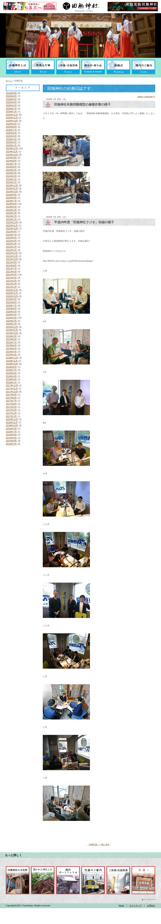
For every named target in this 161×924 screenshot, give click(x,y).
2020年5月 (11, 311)
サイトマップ (135, 905)
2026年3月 (11, 105)
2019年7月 (11, 342)
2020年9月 (11, 299)
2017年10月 (12, 391)
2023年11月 (12, 188)
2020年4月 (11, 314)
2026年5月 (11, 99)
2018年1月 (11, 382)
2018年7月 (11, 370)
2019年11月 (12, 330)
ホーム (9, 81)
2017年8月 (11, 397)
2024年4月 (11, 173)
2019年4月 (11, 351)
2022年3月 (11, 243)
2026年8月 (11, 93)
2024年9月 (11, 157)
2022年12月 (12, 222)
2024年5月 (11, 170)
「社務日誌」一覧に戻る (98, 844)
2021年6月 (11, 271)
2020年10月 (12, 296)
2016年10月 (12, 425)
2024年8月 (11, 160)
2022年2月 (11, 247)
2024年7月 (11, 164)
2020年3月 (11, 317)
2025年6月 (11, 133)
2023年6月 (11, 203)
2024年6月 (11, 167)
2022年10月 (12, 228)
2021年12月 (12, 253)
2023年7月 (11, 200)
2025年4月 (11, 139)
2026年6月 (11, 96)
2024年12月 (12, 148)
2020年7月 (11, 305)
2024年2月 (11, 179)
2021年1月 (11, 287)
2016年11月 (12, 422)
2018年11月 (12, 361)
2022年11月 (12, 225)
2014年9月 (11, 437)
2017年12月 (12, 385)
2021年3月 (11, 281)
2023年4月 (11, 210)
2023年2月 (11, 216)
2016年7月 (11, 431)
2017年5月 (11, 407)
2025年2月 (11, 145)
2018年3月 (11, 379)
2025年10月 (12, 120)
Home (121, 905)
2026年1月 (11, 111)
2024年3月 (11, 176)
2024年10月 (12, 154)
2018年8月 (11, 367)
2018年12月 (12, 357)
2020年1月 (11, 324)
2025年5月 (11, 136)
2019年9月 (11, 336)
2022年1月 (11, 250)
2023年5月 (11, 207)
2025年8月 (11, 127)
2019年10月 (12, 333)
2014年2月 (11, 444)
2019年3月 (11, 354)
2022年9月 (11, 231)
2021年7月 (11, 268)
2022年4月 (11, 241)
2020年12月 (12, 290)
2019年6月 (11, 345)
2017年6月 (11, 404)
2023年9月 (11, 194)
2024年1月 (11, 182)
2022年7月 (11, 234)
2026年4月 (11, 102)
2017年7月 (11, 400)
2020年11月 (12, 293)
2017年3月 (11, 413)
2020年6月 (11, 308)
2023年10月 (12, 191)
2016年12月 (12, 419)
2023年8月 (11, 197)
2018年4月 (11, 376)
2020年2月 (11, 321)
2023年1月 (11, 219)
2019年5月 (11, 348)
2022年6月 (11, 237)
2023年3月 (11, 213)
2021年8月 (11, 265)
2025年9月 (11, 124)
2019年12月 (12, 327)
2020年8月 (11, 302)
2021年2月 (11, 284)
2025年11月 (12, 117)
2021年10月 (12, 259)
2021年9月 (11, 262)
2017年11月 (12, 388)
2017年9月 (11, 394)
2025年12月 (12, 114)
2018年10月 (12, 364)
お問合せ (151, 905)
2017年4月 (11, 410)
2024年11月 (12, 151)
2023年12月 (12, 185)
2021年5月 (11, 274)
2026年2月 (11, 108)
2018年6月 (11, 373)
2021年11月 (12, 256)
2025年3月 (11, 142)
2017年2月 (11, 416)
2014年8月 (11, 440)
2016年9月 (11, 428)
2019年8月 (11, 339)
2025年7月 (11, 130)
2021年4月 (11, 277)
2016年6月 (11, 434)
